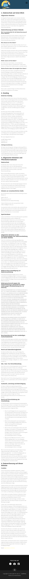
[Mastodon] (10, 564)
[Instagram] (14, 564)
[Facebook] (19, 564)
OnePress (23, 573)
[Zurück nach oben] (14, 570)
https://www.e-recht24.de (9, 548)
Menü (26, 2)
